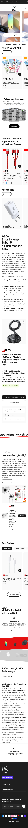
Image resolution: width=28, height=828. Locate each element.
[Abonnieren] (23, 806)
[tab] (7, 548)
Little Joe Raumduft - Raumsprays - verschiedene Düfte (11, 83)
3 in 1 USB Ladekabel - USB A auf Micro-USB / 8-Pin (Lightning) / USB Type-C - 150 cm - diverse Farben (12, 176)
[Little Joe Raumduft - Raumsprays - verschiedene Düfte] (12, 66)
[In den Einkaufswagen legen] (19, 570)
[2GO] (5, 171)
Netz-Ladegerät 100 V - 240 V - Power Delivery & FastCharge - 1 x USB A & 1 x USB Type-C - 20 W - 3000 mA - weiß (12, 516)
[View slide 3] (16, 529)
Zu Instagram (14, 126)
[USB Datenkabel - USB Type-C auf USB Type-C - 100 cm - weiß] (12, 562)
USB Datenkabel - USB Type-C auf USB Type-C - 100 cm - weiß (12, 580)
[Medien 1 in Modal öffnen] (23, 322)
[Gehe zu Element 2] (14, 346)
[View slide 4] (17, 630)
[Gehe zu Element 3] (16, 346)
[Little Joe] (8, 79)
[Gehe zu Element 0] (12, 346)
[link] (14, 35)
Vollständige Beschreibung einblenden (13, 381)
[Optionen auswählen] (19, 74)
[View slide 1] (12, 529)
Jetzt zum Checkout (14, 402)
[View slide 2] (14, 529)
